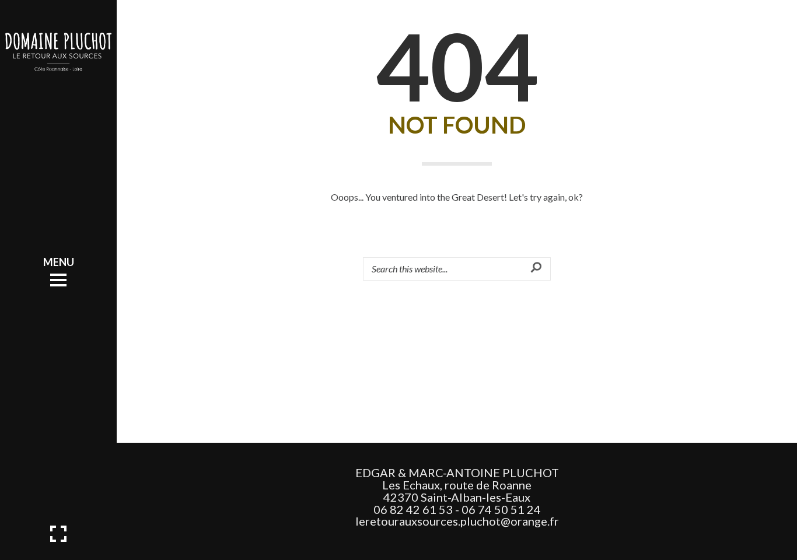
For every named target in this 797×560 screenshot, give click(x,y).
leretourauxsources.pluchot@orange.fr (457, 521)
